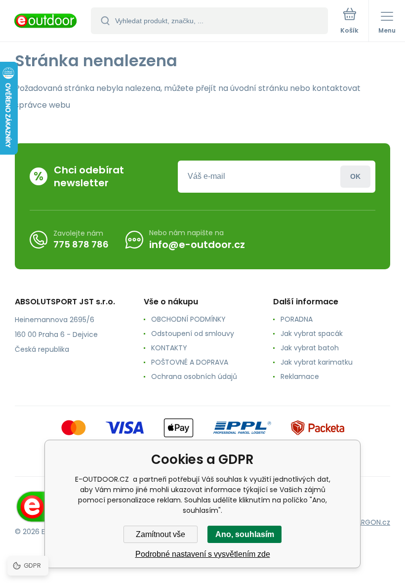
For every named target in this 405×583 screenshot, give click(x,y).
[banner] (46, 21)
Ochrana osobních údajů (194, 376)
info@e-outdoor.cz (197, 244)
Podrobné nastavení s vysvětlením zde (202, 554)
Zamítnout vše (160, 534)
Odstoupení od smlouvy (192, 333)
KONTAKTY (169, 348)
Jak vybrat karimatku (317, 362)
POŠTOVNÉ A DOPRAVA (189, 362)
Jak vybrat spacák (312, 333)
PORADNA (297, 319)
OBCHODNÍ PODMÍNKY (188, 319)
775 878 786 (81, 244)
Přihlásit (355, 177)
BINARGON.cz (368, 522)
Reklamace (300, 376)
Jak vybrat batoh (310, 348)
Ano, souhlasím (244, 534)
